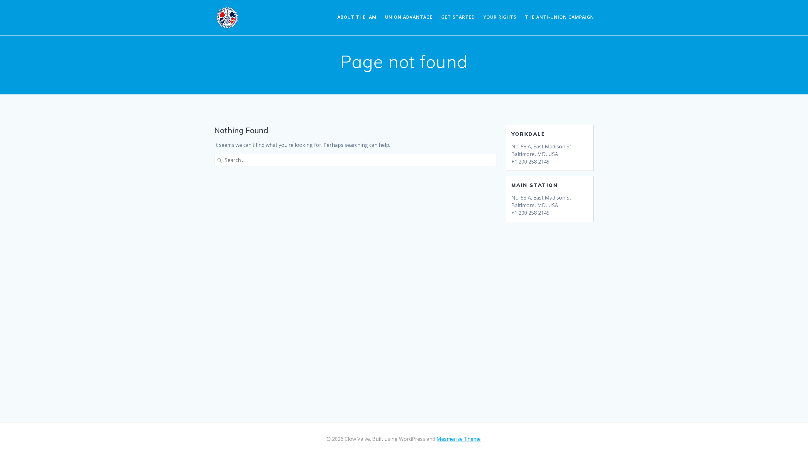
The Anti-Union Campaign (559, 17)
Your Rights (500, 17)
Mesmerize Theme (459, 438)
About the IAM (357, 17)
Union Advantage (409, 17)
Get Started (458, 17)
